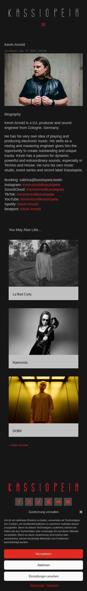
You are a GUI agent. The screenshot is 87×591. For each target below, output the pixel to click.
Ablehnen (43, 565)
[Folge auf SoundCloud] (58, 502)
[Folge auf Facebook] (19, 502)
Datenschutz (37, 585)
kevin (13, 50)
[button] (81, 512)
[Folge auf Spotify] (48, 502)
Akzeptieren (43, 554)
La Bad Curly (22, 294)
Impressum (52, 585)
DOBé (17, 431)
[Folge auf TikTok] (39, 502)
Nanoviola (20, 362)
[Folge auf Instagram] (29, 502)
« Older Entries (18, 445)
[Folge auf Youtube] (68, 502)
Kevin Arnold (28, 204)
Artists (43, 50)
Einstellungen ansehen (43, 576)
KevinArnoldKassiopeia (41, 185)
